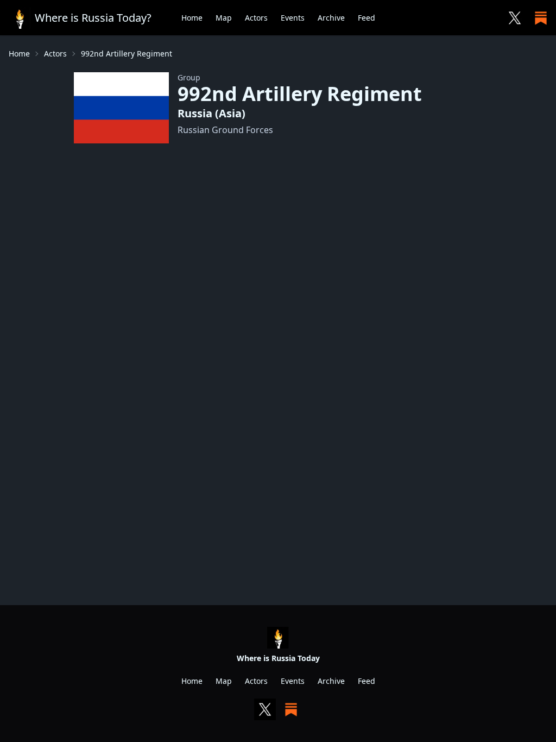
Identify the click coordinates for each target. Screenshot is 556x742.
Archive (331, 17)
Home (192, 17)
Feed (366, 17)
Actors (256, 17)
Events (293, 17)
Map (224, 17)
